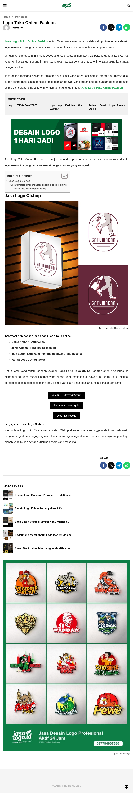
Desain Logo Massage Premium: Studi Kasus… (44, 495)
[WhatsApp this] (126, 27)
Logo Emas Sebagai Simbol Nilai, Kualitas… (42, 521)
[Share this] (103, 27)
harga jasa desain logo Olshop (30, 188)
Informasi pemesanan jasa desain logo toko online (40, 184)
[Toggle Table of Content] (63, 176)
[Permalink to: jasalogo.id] (6, 27)
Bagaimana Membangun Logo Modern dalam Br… (45, 535)
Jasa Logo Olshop (20, 180)
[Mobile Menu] (9, 5)
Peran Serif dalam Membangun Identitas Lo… (43, 548)
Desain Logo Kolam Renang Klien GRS (38, 508)
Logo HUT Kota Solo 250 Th (23, 105)
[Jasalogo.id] (66, 5)
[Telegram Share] (119, 27)
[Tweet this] (111, 27)
